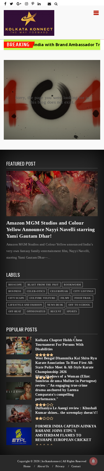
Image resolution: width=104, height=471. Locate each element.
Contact (76, 466)
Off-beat (14, 311)
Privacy (60, 466)
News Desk (55, 304)
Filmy (65, 298)
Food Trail (82, 298)
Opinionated (36, 311)
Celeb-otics (36, 291)
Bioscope (15, 284)
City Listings (83, 291)
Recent (55, 311)
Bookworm (72, 284)
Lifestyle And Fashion (25, 304)
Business (14, 291)
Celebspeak (59, 291)
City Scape (16, 298)
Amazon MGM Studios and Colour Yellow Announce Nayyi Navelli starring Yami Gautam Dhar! (50, 229)
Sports (72, 311)
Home (27, 466)
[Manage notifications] (93, 461)
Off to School (79, 304)
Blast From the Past (43, 284)
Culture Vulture (42, 298)
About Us (43, 466)
